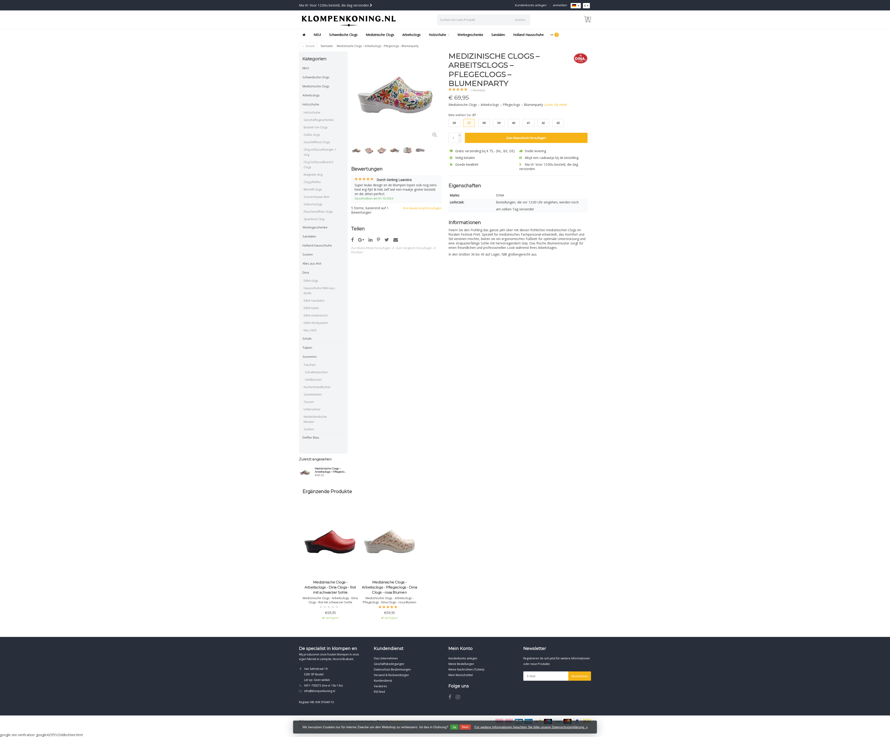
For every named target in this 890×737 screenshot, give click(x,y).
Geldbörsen (313, 379)
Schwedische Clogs (343, 34)
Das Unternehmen (386, 658)
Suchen (520, 20)
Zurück (310, 46)
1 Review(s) (477, 90)
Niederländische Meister (315, 419)
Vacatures (380, 686)
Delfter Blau (310, 437)
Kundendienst (383, 681)
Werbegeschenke (470, 34)
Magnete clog (313, 174)
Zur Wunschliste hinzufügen (371, 248)
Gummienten (313, 394)
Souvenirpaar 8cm (316, 197)
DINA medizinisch (316, 315)
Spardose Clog (314, 219)
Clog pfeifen (312, 182)
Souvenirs (309, 356)
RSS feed (379, 692)
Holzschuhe (437, 34)
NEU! (317, 34)
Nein (465, 727)
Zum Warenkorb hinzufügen (526, 138)
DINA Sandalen (314, 300)
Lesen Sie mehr (555, 104)
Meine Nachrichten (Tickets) (466, 669)
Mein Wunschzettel (460, 675)
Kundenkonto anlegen (531, 5)
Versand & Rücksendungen (391, 675)
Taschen (310, 365)
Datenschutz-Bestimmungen (392, 669)
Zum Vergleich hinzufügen (414, 248)
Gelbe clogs (312, 135)
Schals (307, 338)
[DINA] (579, 58)
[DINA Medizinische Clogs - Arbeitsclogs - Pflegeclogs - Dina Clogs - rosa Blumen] (389, 542)
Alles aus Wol (311, 263)
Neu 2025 (310, 330)
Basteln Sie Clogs (316, 127)
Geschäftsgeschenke (319, 120)
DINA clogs (311, 280)
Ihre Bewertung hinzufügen (422, 208)
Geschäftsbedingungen (389, 664)
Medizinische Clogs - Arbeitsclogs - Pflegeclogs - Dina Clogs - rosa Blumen (389, 587)
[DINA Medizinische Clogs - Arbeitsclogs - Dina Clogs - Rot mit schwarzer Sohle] (330, 542)
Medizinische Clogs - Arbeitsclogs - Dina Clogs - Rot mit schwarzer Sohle (330, 587)
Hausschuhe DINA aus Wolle (319, 290)
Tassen (309, 402)
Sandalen (498, 34)
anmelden (560, 5)
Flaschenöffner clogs (318, 211)
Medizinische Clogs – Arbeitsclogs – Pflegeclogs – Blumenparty (331, 470)
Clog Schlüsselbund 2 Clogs (319, 164)
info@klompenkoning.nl (319, 691)
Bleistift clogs (313, 189)
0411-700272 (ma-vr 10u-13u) (323, 685)
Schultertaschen (316, 372)
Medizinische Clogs (380, 34)
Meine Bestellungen (461, 664)
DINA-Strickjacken (316, 323)
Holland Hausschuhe (528, 34)
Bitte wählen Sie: (462, 115)
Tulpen (307, 347)
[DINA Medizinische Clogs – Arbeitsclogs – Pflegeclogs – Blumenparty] (305, 472)
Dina (305, 272)
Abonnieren (579, 676)
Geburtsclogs (313, 204)
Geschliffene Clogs (317, 142)
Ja (454, 727)
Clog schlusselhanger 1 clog (320, 152)
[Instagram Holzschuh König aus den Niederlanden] (460, 698)
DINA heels (311, 308)
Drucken (357, 252)
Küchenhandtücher (317, 387)
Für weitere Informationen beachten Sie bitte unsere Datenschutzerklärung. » (531, 727)
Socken (307, 254)
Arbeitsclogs (411, 34)
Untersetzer (312, 409)
